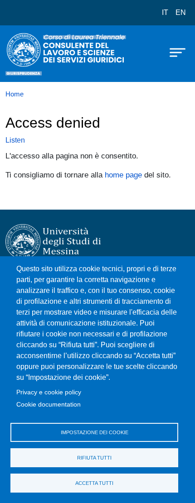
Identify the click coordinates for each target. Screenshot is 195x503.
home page (123, 174)
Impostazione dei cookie (94, 432)
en (181, 12)
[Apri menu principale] (173, 52)
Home (14, 94)
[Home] (28, 53)
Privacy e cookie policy (48, 392)
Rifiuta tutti (94, 457)
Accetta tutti (94, 483)
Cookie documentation (48, 404)
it (165, 12)
